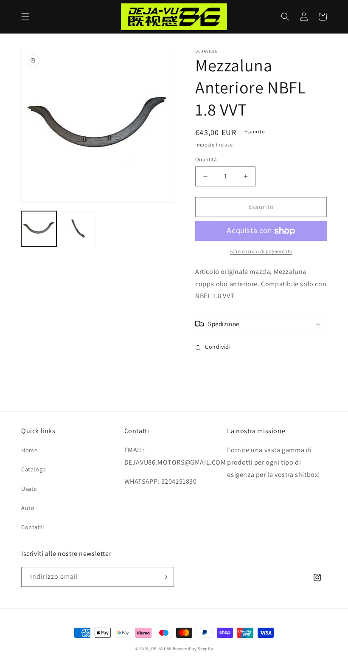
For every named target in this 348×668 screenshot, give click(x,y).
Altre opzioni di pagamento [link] (261, 251)
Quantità (206, 159)
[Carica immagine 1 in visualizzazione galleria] (38, 228)
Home (29, 450)
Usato (29, 489)
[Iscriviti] (164, 577)
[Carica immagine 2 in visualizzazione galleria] (78, 228)
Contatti (32, 527)
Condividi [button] (217, 346)
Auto (27, 508)
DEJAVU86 (161, 648)
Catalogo (33, 469)
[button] (25, 16)
